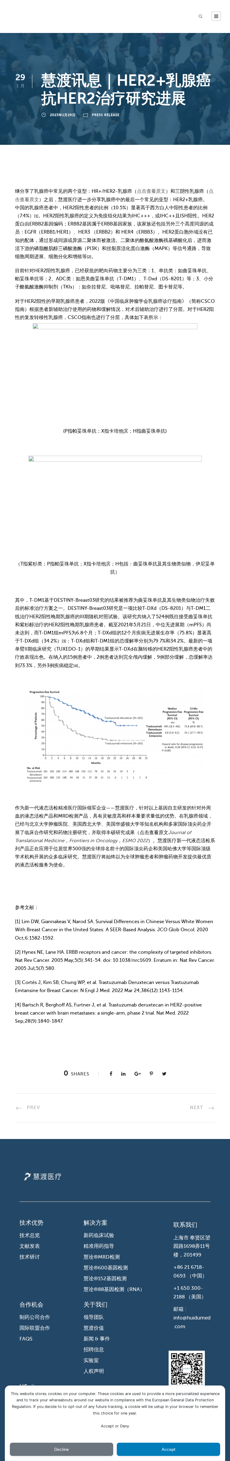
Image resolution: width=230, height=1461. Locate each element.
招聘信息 (94, 1349)
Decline (61, 1449)
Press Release (105, 115)
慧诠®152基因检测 (105, 1278)
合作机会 (31, 1304)
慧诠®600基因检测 (106, 1268)
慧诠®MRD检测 (102, 1257)
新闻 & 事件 (97, 1339)
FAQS (25, 1339)
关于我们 (96, 1304)
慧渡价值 (94, 1328)
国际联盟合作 (34, 1328)
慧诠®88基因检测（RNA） (114, 1289)
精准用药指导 (99, 1246)
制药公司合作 (34, 1317)
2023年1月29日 (63, 115)
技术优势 (31, 1222)
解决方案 (96, 1222)
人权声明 (94, 1371)
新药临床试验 (99, 1235)
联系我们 (185, 1224)
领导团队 (94, 1317)
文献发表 (29, 1246)
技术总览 (29, 1235)
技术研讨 (29, 1257)
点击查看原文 (151, 191)
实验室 (91, 1360)
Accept (168, 1449)
